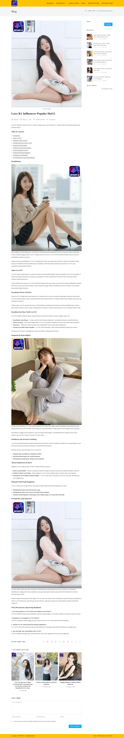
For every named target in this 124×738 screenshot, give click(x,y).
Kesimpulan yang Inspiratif (20, 155)
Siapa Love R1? (17, 138)
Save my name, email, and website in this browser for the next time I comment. (35, 721)
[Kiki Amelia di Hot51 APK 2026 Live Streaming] (90, 79)
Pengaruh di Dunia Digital (20, 145)
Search (88, 21)
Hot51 (24, 254)
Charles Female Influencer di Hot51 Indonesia (46, 683)
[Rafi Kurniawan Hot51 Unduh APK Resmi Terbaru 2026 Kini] (90, 53)
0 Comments (52, 119)
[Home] (85, 10)
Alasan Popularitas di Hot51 (20, 150)
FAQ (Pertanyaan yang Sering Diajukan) (24, 157)
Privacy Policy (109, 735)
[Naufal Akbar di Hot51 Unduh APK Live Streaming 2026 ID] (90, 62)
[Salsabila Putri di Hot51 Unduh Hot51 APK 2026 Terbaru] (90, 45)
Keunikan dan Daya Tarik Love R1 (22, 143)
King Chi (16, 119)
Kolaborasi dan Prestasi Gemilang (22, 148)
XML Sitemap (101, 735)
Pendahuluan (16, 135)
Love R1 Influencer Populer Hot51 (105, 10)
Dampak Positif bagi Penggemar (21, 152)
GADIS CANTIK (40, 119)
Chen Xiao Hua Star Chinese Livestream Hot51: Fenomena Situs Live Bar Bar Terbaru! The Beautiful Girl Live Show (23, 685)
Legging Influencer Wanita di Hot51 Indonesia (70, 683)
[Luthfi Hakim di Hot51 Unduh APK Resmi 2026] (90, 70)
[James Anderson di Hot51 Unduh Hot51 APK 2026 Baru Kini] (90, 37)
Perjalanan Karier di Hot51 (20, 140)
